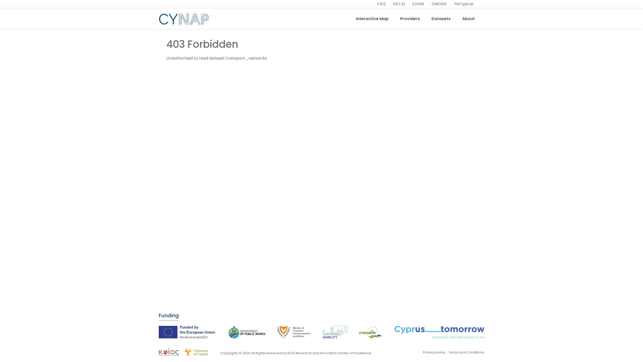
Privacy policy (434, 352)
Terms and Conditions (466, 352)
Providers (410, 19)
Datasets (441, 19)
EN (395, 4)
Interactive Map (372, 19)
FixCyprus (463, 4)
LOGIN (418, 4)
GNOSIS (439, 4)
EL (403, 4)
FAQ (381, 4)
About (468, 19)
